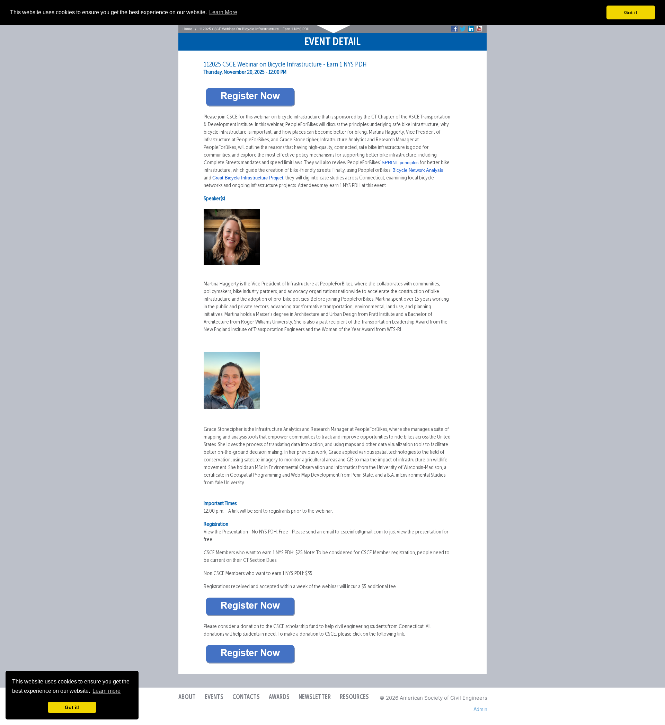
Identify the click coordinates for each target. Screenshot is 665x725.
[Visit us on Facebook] (454, 29)
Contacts (246, 697)
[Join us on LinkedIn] (471, 29)
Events (214, 697)
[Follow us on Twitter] (463, 29)
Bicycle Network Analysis (417, 170)
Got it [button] (630, 12)
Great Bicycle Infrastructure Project (247, 177)
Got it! (72, 707)
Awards (279, 697)
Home (187, 29)
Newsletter (315, 697)
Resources (354, 697)
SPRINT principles (400, 162)
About (187, 697)
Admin (480, 709)
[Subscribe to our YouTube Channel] (479, 29)
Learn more (106, 691)
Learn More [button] (223, 12)
